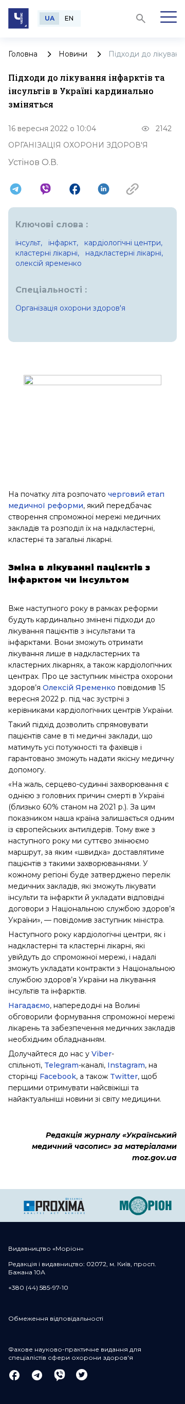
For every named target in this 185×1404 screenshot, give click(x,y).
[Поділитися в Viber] (45, 189)
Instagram (126, 1065)
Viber (101, 1053)
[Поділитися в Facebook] (75, 189)
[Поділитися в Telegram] (15, 189)
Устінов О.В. (33, 162)
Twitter (124, 1076)
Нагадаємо (29, 1005)
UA (49, 18)
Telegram (61, 1065)
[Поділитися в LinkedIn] (103, 189)
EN (69, 18)
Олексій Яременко (79, 687)
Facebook (58, 1076)
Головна (23, 54)
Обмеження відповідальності (55, 1318)
